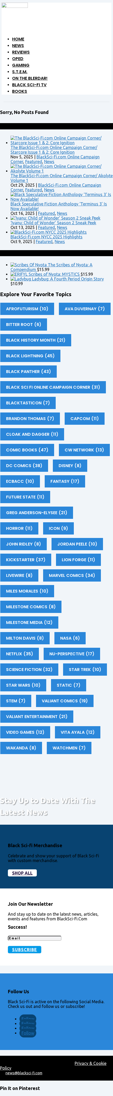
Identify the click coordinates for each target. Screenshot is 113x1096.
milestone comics (31, 607)
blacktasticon (28, 403)
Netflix (19, 654)
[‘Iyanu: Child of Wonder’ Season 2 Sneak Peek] (55, 218)
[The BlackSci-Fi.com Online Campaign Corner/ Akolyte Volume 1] (62, 171)
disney (70, 466)
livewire (19, 575)
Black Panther (28, 372)
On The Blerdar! (30, 78)
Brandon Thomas (30, 419)
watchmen (69, 748)
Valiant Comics (65, 701)
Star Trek (85, 670)
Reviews (21, 52)
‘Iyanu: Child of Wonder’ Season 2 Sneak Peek (53, 222)
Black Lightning (30, 356)
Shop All (22, 873)
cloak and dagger (32, 434)
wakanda (21, 748)
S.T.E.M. (19, 72)
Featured (33, 161)
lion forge (78, 560)
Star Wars (23, 685)
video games (25, 732)
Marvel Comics (72, 575)
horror (19, 528)
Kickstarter (25, 560)
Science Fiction (29, 670)
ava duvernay (85, 309)
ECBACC (20, 481)
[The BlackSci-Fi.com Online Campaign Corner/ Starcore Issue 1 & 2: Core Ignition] (62, 142)
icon (58, 528)
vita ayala (78, 732)
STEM (15, 701)
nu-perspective (71, 654)
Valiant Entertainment (37, 717)
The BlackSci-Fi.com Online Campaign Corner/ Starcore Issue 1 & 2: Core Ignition (54, 149)
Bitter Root (23, 325)
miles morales (27, 591)
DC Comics (24, 466)
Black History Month (35, 340)
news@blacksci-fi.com (24, 1073)
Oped (17, 59)
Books (19, 91)
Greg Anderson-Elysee (36, 513)
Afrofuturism (27, 309)
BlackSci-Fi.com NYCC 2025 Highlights (47, 236)
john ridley (23, 544)
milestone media (29, 622)
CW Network (84, 450)
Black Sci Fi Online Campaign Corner (53, 387)
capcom (84, 419)
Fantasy (64, 481)
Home (18, 39)
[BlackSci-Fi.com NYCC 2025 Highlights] (49, 232)
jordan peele (77, 544)
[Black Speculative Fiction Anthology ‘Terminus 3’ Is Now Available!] (62, 199)
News (18, 46)
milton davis (25, 638)
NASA (70, 638)
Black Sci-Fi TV (29, 85)
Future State (25, 497)
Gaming (20, 65)
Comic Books (27, 450)
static (68, 685)
